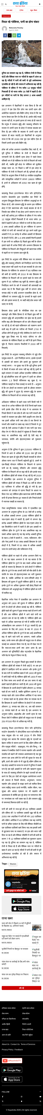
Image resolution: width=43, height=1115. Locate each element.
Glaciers (13, 864)
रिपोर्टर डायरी (26, 1024)
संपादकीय (25, 1019)
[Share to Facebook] (5, 35)
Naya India (7, 930)
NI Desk (5, 953)
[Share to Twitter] (10, 35)
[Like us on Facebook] (2, 1097)
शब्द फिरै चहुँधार (27, 1035)
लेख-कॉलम (25, 1013)
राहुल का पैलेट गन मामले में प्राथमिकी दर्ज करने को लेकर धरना (15, 937)
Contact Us (15, 1044)
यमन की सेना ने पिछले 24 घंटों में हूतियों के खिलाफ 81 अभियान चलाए (16, 924)
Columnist (6, 16)
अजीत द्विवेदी (6, 1024)
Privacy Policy (7, 1050)
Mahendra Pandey (16, 28)
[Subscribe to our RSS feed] (40, 1101)
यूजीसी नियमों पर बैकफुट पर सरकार (15, 949)
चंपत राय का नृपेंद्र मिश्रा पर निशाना (15, 974)
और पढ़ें (21, 988)
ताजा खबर (7, 918)
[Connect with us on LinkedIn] (21, 1101)
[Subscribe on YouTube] (40, 1097)
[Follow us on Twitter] (2, 1101)
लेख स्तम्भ (5, 1013)
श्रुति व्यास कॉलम (28, 1008)
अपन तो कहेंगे (6, 1035)
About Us (5, 1044)
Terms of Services (28, 1044)
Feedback (19, 1050)
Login (40, 4)
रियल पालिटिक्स (27, 1030)
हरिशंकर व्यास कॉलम (8, 1008)
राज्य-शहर (9, 10)
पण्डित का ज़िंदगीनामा (9, 1019)
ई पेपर (21, 10)
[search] (6, 4)
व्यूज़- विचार (33, 10)
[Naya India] (20, 6)
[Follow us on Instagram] (21, 1097)
